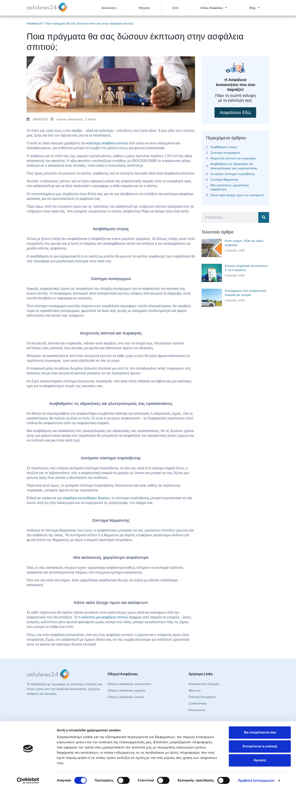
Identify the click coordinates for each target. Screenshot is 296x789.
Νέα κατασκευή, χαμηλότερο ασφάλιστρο (229, 187)
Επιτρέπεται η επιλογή (260, 746)
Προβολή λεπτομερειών (256, 780)
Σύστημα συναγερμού (225, 152)
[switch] (123, 780)
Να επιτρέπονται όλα (260, 732)
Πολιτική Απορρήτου (202, 697)
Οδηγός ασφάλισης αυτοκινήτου (129, 684)
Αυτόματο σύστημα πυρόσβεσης (232, 174)
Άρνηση (260, 760)
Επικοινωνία (197, 710)
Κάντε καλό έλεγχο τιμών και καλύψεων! (237, 195)
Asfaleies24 (34, 23)
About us (195, 690)
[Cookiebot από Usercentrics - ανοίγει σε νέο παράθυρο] (28, 780)
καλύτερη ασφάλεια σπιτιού (107, 143)
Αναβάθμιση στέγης (223, 147)
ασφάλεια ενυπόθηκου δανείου (86, 498)
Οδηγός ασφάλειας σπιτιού (125, 697)
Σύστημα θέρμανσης (224, 179)
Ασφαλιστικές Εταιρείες (204, 684)
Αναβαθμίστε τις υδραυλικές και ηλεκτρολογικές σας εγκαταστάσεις (233, 166)
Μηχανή (144, 8)
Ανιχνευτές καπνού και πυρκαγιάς (233, 158)
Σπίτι (175, 8)
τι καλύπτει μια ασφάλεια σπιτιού (103, 617)
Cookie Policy (198, 703)
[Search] (263, 217)
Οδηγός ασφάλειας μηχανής (126, 690)
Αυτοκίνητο (109, 8)
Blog (252, 8)
